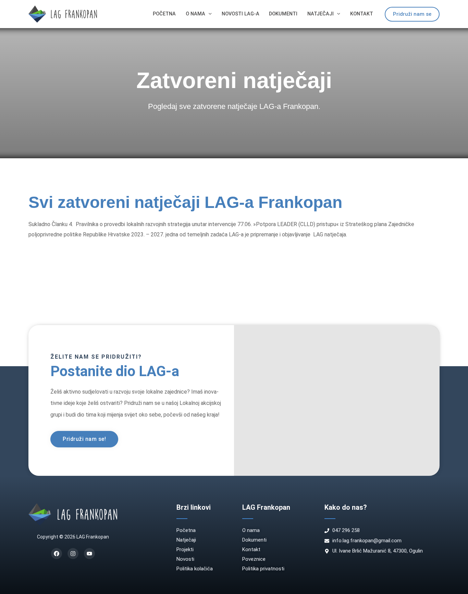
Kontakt (361, 14)
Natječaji (320, 14)
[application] (208, 14)
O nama (195, 14)
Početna (164, 14)
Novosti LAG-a (240, 14)
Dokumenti (283, 14)
